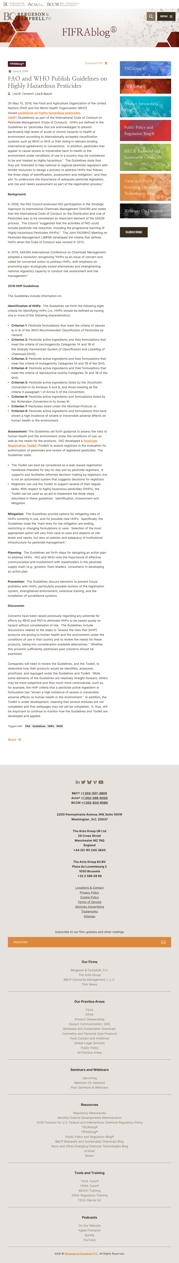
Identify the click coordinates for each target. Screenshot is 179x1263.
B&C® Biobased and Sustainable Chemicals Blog (89, 1141)
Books (89, 1155)
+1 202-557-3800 (94, 793)
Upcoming (90, 1078)
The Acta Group (89, 975)
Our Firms (90, 962)
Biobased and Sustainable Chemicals (89, 1029)
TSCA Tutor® (89, 1181)
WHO (59, 726)
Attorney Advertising (89, 906)
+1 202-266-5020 (94, 798)
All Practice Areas (89, 1052)
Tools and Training (89, 1173)
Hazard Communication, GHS (89, 1024)
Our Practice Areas (89, 1002)
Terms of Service (89, 902)
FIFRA (89, 1014)
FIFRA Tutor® (89, 1186)
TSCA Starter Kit (89, 1200)
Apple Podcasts (89, 1230)
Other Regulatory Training (90, 1195)
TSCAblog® (89, 1127)
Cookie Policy (89, 897)
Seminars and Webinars (89, 1070)
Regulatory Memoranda (89, 1113)
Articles (89, 1151)
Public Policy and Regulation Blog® (89, 1137)
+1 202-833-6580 (94, 802)
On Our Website (89, 1225)
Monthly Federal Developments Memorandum (89, 1117)
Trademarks (89, 911)
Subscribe (134, 232)
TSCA (89, 1010)
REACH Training (89, 1190)
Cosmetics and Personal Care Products (89, 1033)
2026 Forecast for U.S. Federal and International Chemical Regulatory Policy (89, 1122)
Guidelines (39, 726)
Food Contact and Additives (89, 1038)
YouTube (89, 1240)
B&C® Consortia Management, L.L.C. (89, 979)
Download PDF (94, 63)
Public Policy (89, 1048)
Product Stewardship (89, 1019)
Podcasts (89, 1217)
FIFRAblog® (17, 63)
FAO (28, 726)
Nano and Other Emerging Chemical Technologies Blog (89, 1146)
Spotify (89, 1235)
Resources (89, 1105)
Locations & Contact (89, 887)
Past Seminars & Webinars (89, 1087)
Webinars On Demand (89, 1083)
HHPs (51, 726)
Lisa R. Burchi (43, 93)
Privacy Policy (89, 892)
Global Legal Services (89, 1043)
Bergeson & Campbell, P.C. (89, 970)
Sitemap (89, 916)
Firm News (89, 984)
